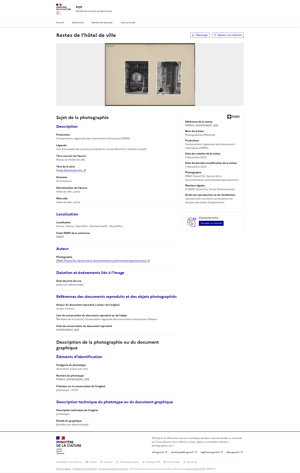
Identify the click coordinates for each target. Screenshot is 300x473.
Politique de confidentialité (84, 469)
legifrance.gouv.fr (210, 452)
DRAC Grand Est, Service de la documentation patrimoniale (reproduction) (101, 261)
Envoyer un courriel (211, 223)
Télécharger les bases (129, 462)
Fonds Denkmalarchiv (69, 170)
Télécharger (201, 35)
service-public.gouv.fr (182, 452)
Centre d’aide (173, 462)
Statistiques (151, 462)
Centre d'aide (128, 22)
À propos (108, 462)
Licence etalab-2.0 (193, 469)
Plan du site (192, 462)
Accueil (60, 22)
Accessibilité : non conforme (69, 462)
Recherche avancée (102, 22)
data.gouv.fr (233, 452)
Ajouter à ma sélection (230, 35)
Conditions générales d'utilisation (113, 469)
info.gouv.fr (158, 452)
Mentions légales (63, 469)
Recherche (78, 22)
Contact (93, 462)
